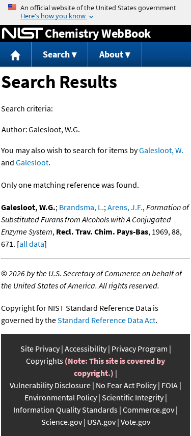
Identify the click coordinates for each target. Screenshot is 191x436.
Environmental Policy (60, 397)
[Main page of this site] (16, 54)
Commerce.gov (148, 409)
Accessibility (85, 348)
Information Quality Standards (65, 409)
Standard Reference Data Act (106, 320)
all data (31, 244)
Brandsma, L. (81, 207)
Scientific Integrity (132, 397)
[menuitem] (16, 54)
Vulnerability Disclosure (50, 385)
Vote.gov (135, 422)
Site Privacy (40, 348)
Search (56, 54)
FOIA (169, 385)
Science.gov (61, 422)
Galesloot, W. (161, 150)
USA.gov (101, 422)
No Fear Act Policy (126, 385)
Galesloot (32, 162)
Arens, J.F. (125, 207)
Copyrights (44, 361)
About (111, 54)
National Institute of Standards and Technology (22, 33)
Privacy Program (140, 348)
